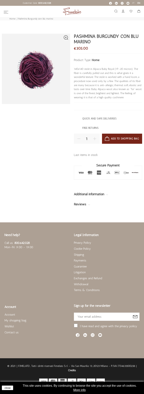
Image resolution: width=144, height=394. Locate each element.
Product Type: (82, 60)
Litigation (80, 272)
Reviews (80, 204)
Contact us (11, 332)
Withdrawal (81, 284)
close (7, 387)
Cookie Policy (82, 248)
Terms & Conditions (87, 290)
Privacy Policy (82, 242)
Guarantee (80, 266)
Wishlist (9, 326)
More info (79, 390)
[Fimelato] (72, 11)
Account (9, 314)
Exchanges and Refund (88, 278)
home (95, 60)
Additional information (89, 194)
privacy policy (128, 326)
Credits (72, 370)
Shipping (79, 254)
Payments (80, 260)
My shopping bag (15, 320)
